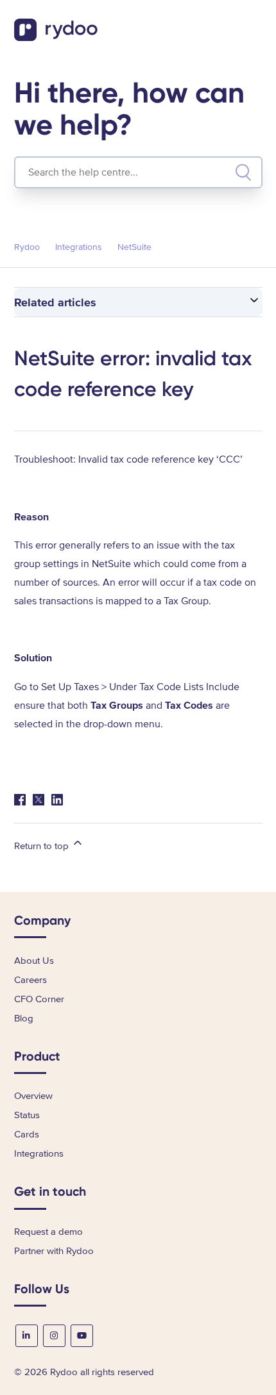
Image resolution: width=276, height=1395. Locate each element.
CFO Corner (39, 999)
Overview (33, 1096)
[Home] (57, 38)
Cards (26, 1134)
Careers (30, 980)
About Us (34, 960)
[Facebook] (20, 799)
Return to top (42, 846)
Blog (23, 1018)
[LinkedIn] (57, 799)
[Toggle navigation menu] (255, 32)
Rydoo (27, 247)
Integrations (78, 247)
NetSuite (134, 247)
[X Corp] (38, 799)
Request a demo (48, 1231)
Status (27, 1115)
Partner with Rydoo (54, 1251)
